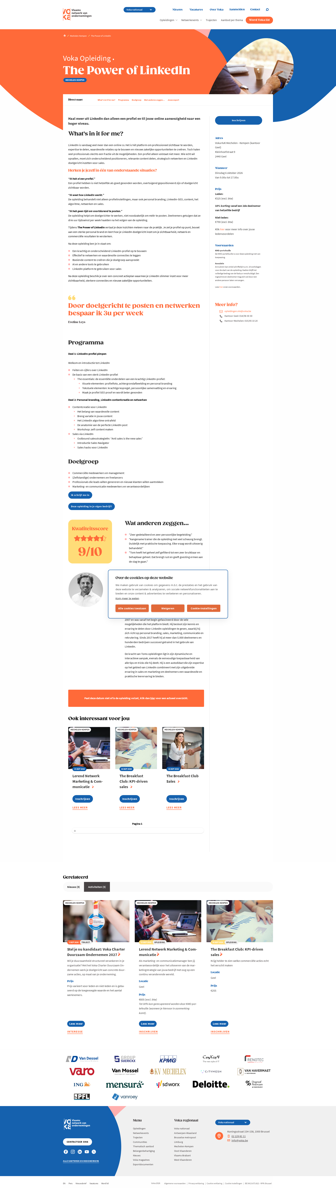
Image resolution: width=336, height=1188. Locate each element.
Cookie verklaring (214, 1183)
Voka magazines (141, 1159)
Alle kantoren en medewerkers (81, 1161)
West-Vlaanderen (183, 1159)
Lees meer (80, 808)
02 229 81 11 (239, 1136)
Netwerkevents (190, 20)
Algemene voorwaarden (175, 1183)
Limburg (178, 1142)
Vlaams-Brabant (182, 1155)
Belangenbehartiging (144, 1150)
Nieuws (178, 9)
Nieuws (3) (73, 887)
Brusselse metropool (185, 1137)
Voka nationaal (182, 1128)
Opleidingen (167, 20)
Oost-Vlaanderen (183, 1150)
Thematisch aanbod (143, 1146)
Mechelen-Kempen (184, 1146)
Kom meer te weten (127, 598)
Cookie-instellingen (204, 608)
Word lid (105, 1183)
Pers (70, 1183)
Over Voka (216, 9)
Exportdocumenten (143, 1164)
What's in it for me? (106, 100)
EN (64, 1183)
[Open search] (269, 9)
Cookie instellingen (233, 1183)
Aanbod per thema (232, 20)
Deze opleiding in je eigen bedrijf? (91, 506)
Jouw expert (173, 100)
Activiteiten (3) (97, 887)
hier (222, 229)
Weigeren (167, 608)
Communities (140, 1142)
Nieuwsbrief (81, 1183)
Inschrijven (148, 1031)
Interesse (75, 1031)
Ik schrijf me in (80, 495)
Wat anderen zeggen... (154, 100)
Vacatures (196, 9)
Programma (123, 100)
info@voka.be (240, 1140)
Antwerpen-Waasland (185, 1133)
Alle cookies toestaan (132, 608)
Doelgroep (136, 100)
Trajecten (211, 20)
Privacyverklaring (196, 1183)
